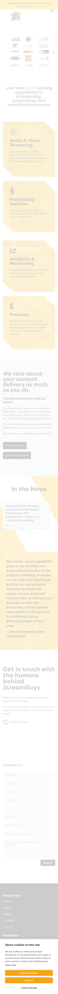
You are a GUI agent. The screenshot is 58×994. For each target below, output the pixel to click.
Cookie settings (29, 987)
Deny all (29, 980)
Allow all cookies (29, 973)
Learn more (10, 965)
